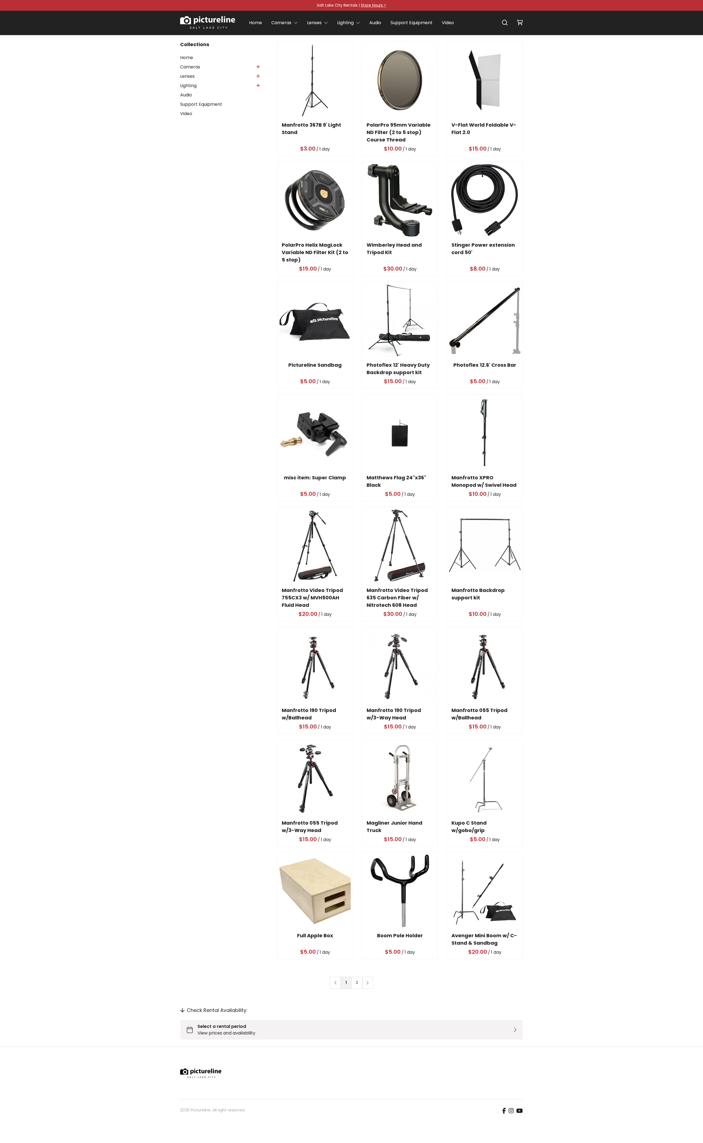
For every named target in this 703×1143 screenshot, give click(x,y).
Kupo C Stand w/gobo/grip (469, 826)
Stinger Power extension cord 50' (483, 248)
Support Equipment (411, 23)
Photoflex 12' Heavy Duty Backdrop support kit (398, 368)
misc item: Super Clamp (315, 477)
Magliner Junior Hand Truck (394, 826)
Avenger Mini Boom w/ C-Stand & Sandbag (484, 939)
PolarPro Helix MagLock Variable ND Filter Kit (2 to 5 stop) (315, 252)
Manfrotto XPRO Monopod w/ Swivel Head (484, 481)
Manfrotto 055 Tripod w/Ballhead (479, 714)
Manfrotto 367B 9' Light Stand (311, 128)
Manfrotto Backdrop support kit (478, 594)
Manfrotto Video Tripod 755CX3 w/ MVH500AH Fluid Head (312, 597)
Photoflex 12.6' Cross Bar (484, 364)
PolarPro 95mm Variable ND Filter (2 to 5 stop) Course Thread (399, 132)
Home (255, 23)
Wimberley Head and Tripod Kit (394, 248)
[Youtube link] (519, 1111)
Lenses (314, 23)
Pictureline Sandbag (315, 364)
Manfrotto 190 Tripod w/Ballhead (309, 714)
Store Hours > (373, 5)
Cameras (281, 23)
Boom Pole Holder (400, 935)
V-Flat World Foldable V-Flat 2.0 (483, 128)
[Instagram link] (511, 1111)
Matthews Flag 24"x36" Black (396, 481)
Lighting (345, 23)
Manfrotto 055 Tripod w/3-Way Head (310, 826)
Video (448, 23)
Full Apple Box (315, 935)
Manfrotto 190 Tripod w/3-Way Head (394, 714)
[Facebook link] (504, 1111)
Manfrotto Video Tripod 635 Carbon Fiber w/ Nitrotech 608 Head (397, 597)
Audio (375, 23)
